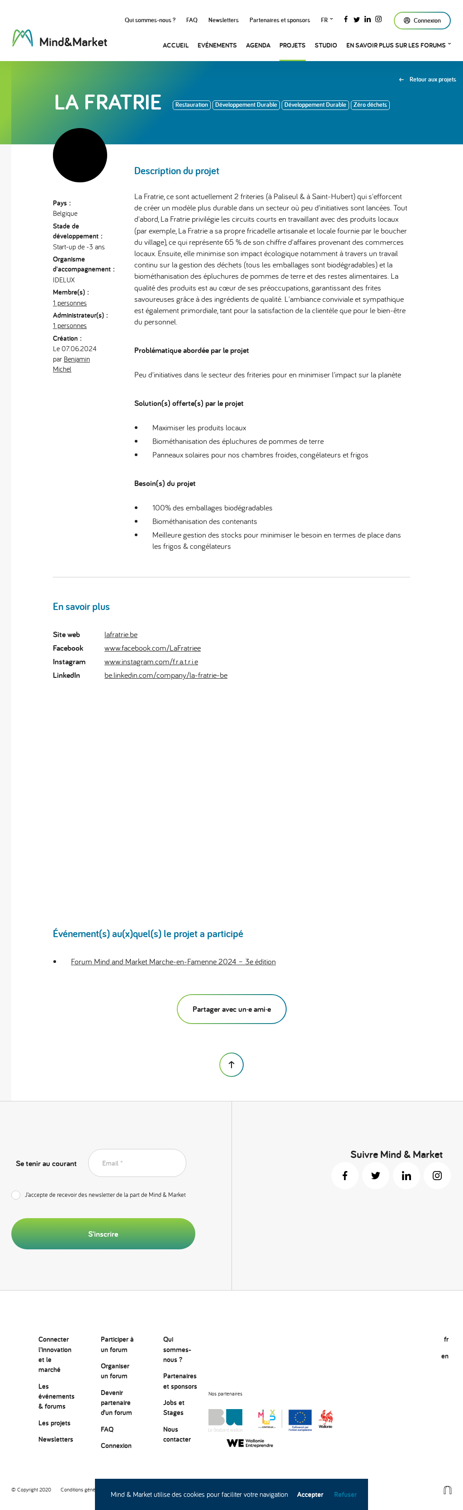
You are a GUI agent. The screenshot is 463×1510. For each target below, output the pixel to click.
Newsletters (223, 20)
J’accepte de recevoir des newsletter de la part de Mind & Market (105, 1195)
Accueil (176, 45)
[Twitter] (356, 18)
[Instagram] (378, 18)
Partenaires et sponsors (280, 20)
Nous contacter (177, 1434)
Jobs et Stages (173, 1407)
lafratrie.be (120, 634)
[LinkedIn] (367, 18)
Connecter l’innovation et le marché (54, 1354)
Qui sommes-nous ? (150, 20)
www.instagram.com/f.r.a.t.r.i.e (151, 661)
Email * (112, 1163)
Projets (292, 45)
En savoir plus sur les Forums (396, 45)
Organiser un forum (115, 1371)
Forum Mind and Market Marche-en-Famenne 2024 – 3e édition (173, 961)
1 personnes (70, 302)
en (445, 1356)
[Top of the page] (231, 1065)
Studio (326, 45)
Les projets (54, 1423)
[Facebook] (345, 18)
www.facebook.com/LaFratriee (152, 648)
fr (324, 20)
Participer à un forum (117, 1344)
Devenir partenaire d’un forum (116, 1403)
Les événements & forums (56, 1396)
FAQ (192, 20)
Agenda (258, 45)
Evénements (217, 45)
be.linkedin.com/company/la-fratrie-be (165, 675)
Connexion (116, 1445)
